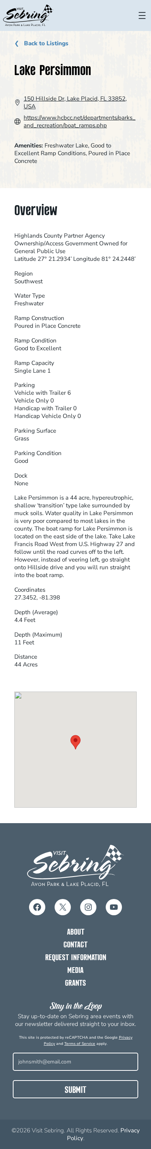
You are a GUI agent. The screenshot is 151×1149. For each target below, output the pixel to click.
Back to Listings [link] (45, 43)
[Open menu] (142, 15)
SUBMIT (75, 1090)
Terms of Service (79, 1043)
